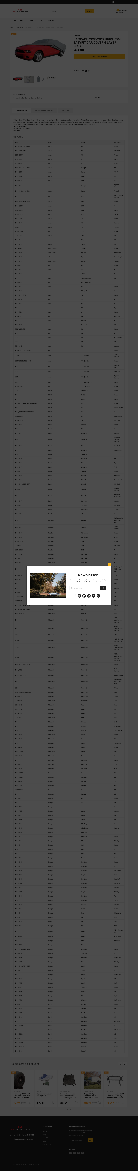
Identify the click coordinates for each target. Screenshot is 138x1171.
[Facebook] (75, 596)
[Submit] (103, 588)
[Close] (109, 564)
